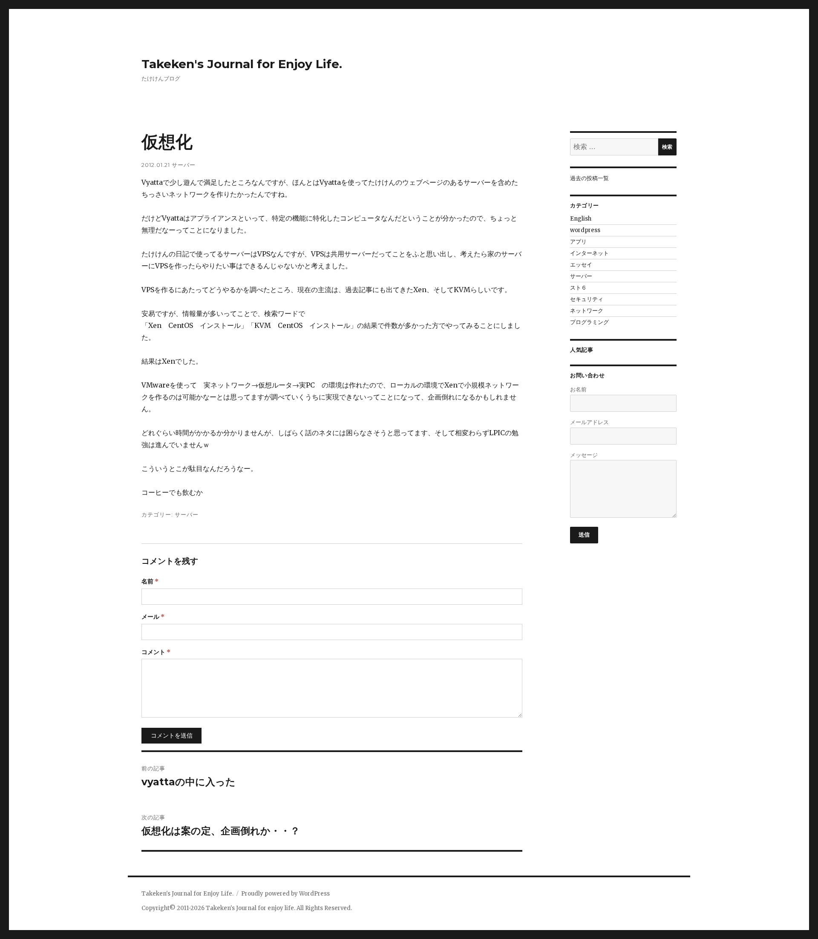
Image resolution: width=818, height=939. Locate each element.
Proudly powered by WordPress (285, 893)
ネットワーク (586, 310)
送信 (584, 534)
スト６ (578, 287)
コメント (155, 652)
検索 (667, 147)
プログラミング (589, 322)
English (580, 218)
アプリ (578, 241)
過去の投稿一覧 (589, 178)
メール (152, 616)
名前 (149, 581)
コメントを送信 (172, 735)
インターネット (589, 253)
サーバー (184, 164)
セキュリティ (586, 299)
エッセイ (581, 264)
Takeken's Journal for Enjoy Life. (241, 64)
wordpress (585, 230)
